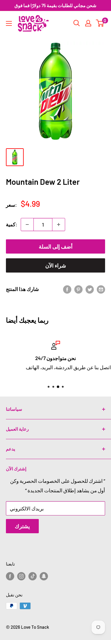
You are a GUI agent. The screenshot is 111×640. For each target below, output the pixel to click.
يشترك (22, 526)
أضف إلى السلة (56, 246)
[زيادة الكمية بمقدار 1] (58, 224)
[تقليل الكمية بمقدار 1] (27, 224)
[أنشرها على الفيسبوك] (67, 289)
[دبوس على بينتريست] (78, 289)
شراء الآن (55, 265)
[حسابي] (88, 23)
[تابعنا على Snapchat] (44, 575)
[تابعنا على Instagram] (21, 575)
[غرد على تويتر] (90, 289)
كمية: (11, 224)
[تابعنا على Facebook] (10, 575)
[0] (100, 23)
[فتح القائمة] (9, 23)
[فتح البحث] (76, 23)
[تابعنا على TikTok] (32, 575)
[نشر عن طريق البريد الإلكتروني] (101, 289)
